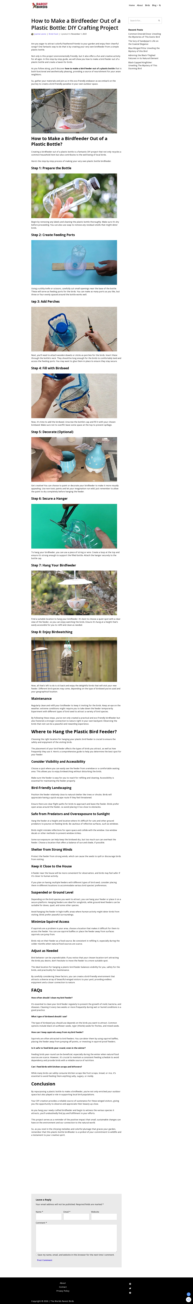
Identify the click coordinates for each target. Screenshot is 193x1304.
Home (132, 5)
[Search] (160, 5)
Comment (41, 1222)
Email (66, 1211)
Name (39, 1211)
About (140, 5)
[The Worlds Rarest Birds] (39, 5)
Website (95, 1211)
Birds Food (53, 34)
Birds (147, 5)
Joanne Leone (40, 34)
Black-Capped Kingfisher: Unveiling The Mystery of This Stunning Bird (142, 65)
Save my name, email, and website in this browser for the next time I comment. (76, 1254)
